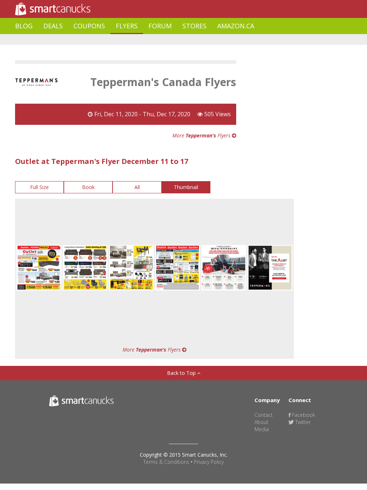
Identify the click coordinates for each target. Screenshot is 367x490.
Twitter (302, 422)
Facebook (303, 414)
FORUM (160, 26)
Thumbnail (186, 187)
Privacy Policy (209, 461)
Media (261, 429)
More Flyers (202, 135)
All (137, 187)
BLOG (24, 26)
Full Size (39, 187)
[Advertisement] (145, 39)
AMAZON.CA (235, 26)
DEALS (53, 26)
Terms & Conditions (166, 461)
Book (88, 187)
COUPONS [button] (89, 26)
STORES (194, 26)
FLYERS (127, 26)
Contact (263, 414)
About (261, 422)
